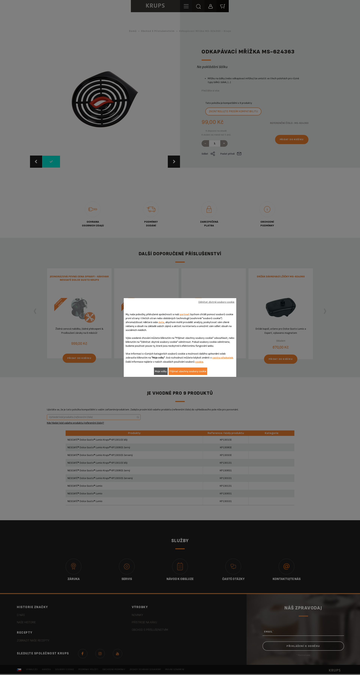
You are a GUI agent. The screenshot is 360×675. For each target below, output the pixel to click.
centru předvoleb (222, 357)
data (161, 322)
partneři (185, 314)
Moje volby (161, 371)
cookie (199, 361)
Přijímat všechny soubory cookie (188, 371)
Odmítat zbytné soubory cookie (216, 302)
